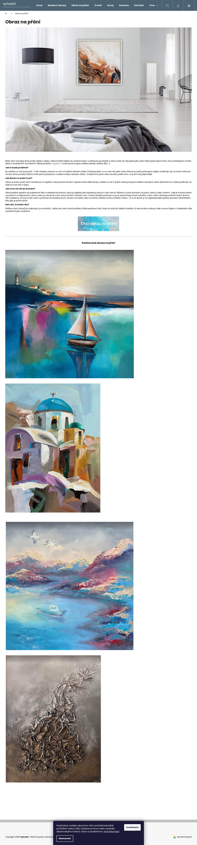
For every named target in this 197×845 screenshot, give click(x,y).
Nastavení (65, 838)
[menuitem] (39, 5)
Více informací (111, 831)
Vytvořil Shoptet (184, 837)
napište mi (57, 163)
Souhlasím (132, 827)
